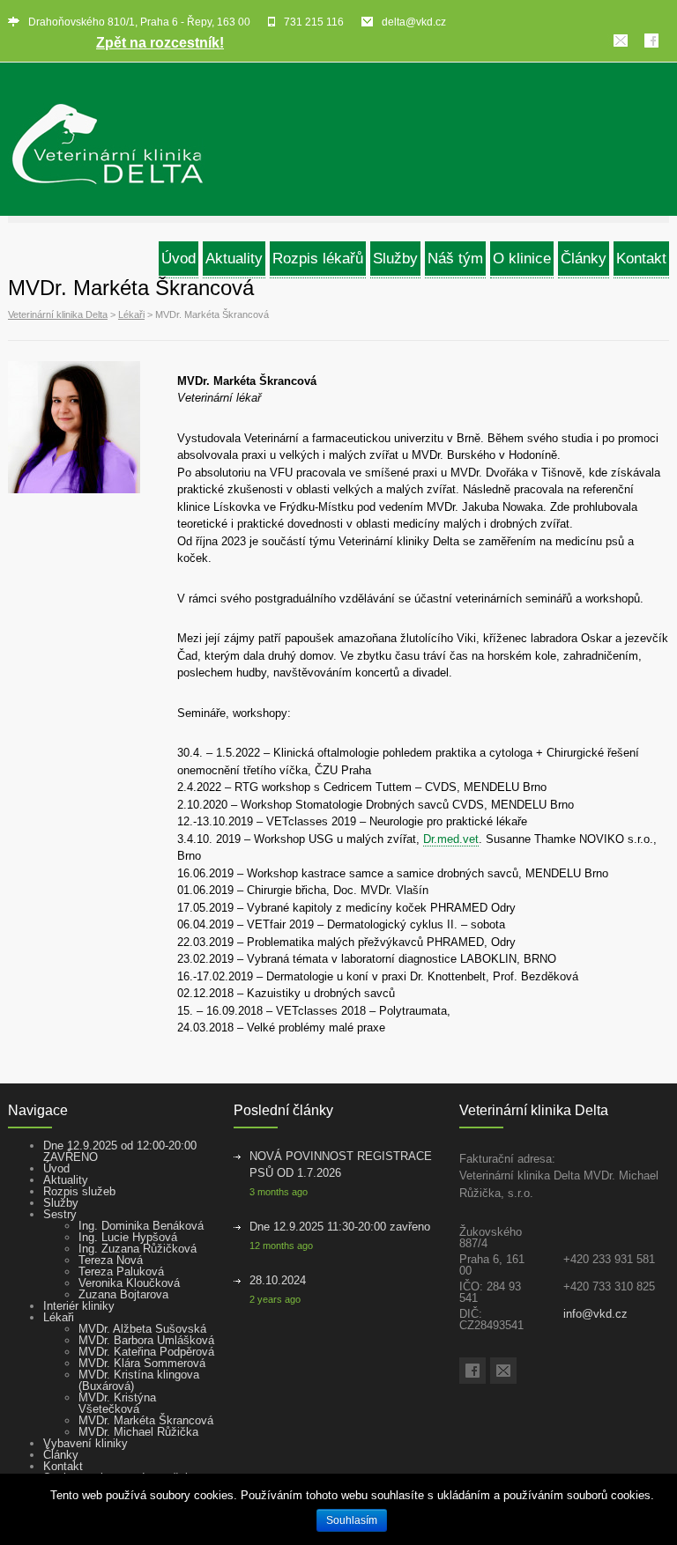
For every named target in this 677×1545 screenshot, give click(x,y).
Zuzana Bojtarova (123, 1294)
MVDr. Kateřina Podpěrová (146, 1351)
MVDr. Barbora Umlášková (146, 1340)
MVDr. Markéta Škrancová (145, 1420)
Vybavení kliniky (85, 1443)
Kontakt (63, 1466)
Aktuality (65, 1179)
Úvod (56, 1168)
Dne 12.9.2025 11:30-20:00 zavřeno (339, 1226)
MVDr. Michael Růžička (138, 1431)
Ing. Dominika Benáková (141, 1225)
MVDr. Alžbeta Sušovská (142, 1328)
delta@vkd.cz (414, 22)
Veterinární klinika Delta (58, 314)
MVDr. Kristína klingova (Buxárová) (138, 1380)
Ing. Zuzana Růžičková (137, 1248)
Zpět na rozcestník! (160, 42)
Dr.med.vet (451, 839)
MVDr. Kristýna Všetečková (117, 1403)
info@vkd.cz (595, 1313)
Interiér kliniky (79, 1305)
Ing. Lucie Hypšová (127, 1237)
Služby (60, 1202)
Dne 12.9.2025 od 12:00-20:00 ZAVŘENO (120, 1151)
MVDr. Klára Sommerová (141, 1363)
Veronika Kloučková (129, 1283)
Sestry (60, 1214)
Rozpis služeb (79, 1191)
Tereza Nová (110, 1260)
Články (60, 1454)
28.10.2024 (277, 1280)
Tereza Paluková (121, 1271)
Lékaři (131, 314)
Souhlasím (351, 1520)
